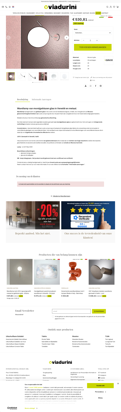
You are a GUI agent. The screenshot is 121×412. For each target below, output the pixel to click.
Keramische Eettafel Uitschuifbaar (16, 339)
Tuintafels (45, 346)
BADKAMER (57, 13)
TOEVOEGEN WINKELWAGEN (92, 47)
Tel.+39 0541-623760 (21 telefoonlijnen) (18, 375)
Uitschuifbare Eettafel (15, 336)
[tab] (22, 99)
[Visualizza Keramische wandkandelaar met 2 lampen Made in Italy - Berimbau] (82, 264)
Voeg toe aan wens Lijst (82, 77)
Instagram (103, 375)
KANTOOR (86, 13)
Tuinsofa (108, 344)
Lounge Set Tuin (110, 341)
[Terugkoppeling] (10, 7)
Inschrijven (100, 311)
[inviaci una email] (3, 7)
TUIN (71, 13)
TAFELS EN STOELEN (19, 13)
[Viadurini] (60, 7)
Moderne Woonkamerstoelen (81, 344)
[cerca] (107, 7)
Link (63, 318)
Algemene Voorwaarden (78, 379)
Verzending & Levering (77, 377)
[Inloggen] (111, 7)
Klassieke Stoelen (77, 339)
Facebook (103, 372)
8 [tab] (43, 83)
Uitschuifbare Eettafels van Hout (16, 341)
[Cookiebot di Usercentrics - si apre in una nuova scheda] (12, 408)
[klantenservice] (6, 7)
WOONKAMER (30, 13)
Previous (8, 37)
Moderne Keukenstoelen (79, 341)
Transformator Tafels (48, 344)
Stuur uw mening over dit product (102, 77)
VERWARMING (48, 13)
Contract (104, 13)
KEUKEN (92, 13)
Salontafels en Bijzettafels (49, 341)
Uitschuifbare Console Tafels (15, 346)
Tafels (44, 336)
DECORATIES (65, 13)
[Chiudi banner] (118, 383)
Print (93, 80)
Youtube (102, 378)
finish (75, 29)
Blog (44, 375)
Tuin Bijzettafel (109, 346)
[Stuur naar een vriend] (85, 86)
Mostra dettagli (30, 408)
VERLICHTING (39, 13)
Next (66, 37)
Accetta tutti (100, 385)
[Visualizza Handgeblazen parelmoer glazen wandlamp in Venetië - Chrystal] (55, 264)
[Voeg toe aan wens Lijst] (28, 268)
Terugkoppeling (47, 372)
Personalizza (99, 392)
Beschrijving (22, 99)
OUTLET (98, 13)
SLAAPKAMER (78, 13)
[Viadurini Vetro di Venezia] (108, 60)
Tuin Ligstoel (109, 339)
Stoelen (75, 336)
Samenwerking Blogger (50, 378)
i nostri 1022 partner (36, 387)
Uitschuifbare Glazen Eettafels (15, 344)
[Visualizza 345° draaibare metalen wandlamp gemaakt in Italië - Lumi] (110, 264)
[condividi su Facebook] (95, 86)
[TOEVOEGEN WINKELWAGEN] (28, 264)
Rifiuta (100, 398)
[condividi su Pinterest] (100, 86)
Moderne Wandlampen (61, 196)
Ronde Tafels (46, 339)
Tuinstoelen (75, 346)
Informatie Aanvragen (41, 99)
